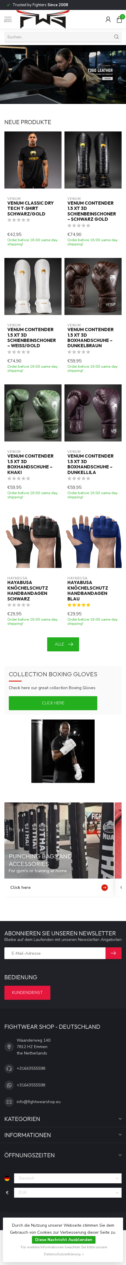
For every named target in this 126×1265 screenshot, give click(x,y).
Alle (59, 644)
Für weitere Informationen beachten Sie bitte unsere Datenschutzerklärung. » (64, 1251)
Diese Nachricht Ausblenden (63, 1239)
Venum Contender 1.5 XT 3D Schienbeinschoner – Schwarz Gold (91, 211)
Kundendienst (27, 992)
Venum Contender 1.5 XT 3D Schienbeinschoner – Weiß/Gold (31, 337)
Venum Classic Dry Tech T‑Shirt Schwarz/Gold (30, 209)
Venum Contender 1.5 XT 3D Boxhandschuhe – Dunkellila (90, 464)
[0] (119, 19)
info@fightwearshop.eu (39, 1102)
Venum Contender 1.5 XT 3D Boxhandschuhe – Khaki (30, 464)
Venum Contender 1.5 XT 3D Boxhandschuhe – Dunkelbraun (90, 337)
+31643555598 (31, 1068)
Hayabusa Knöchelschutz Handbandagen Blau (87, 590)
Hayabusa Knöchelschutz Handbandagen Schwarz (27, 590)
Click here (53, 703)
